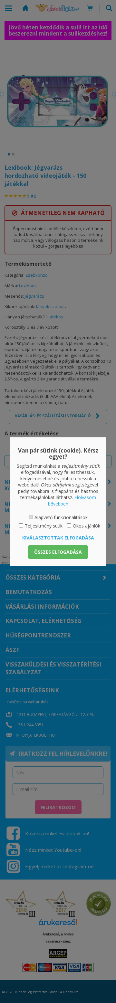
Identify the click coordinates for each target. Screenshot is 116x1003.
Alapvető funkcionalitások (61, 517)
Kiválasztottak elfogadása (58, 538)
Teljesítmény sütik (44, 526)
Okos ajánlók (86, 526)
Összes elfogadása (58, 552)
